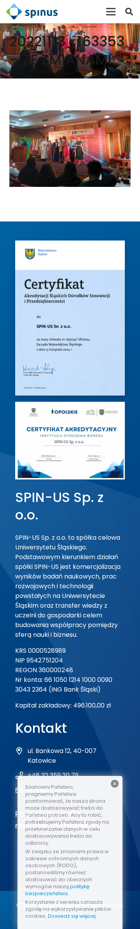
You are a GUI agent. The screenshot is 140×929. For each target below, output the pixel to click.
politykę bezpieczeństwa (57, 890)
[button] (129, 11)
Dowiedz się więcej (72, 916)
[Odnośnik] (32, 11)
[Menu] (111, 11)
